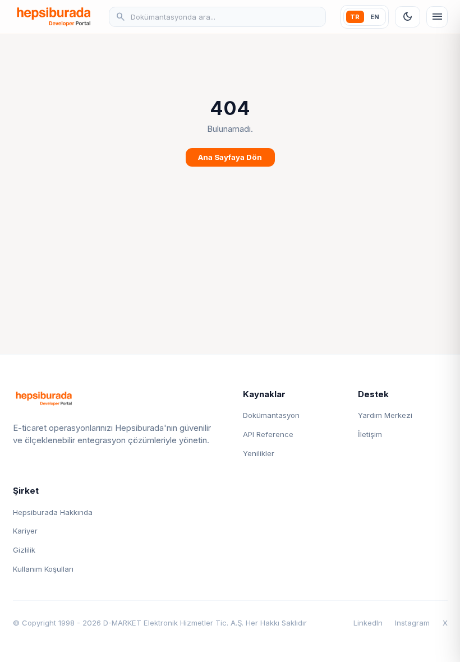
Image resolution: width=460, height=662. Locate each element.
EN (374, 17)
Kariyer (25, 530)
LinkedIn (368, 622)
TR (355, 17)
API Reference (268, 434)
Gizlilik (24, 549)
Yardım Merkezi (385, 415)
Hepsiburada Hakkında (53, 512)
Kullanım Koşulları (43, 568)
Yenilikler (258, 453)
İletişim (370, 434)
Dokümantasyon (271, 415)
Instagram (412, 622)
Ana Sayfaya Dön (230, 157)
